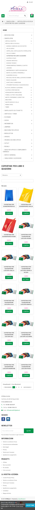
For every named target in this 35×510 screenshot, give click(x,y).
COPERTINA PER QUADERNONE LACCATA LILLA (9, 302)
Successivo (28, 387)
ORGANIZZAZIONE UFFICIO (12, 140)
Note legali (6, 447)
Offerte (5, 462)
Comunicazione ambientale (10, 444)
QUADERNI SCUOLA (11, 75)
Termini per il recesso (8, 452)
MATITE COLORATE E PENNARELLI (15, 72)
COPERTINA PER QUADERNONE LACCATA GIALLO (9, 268)
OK (29, 431)
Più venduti (6, 467)
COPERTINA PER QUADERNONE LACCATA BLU (9, 334)
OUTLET (6, 143)
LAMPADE (7, 127)
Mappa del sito (7, 493)
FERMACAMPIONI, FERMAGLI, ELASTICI (16, 65)
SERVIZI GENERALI (10, 155)
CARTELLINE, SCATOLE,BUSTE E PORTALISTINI (18, 51)
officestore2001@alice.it (13, 410)
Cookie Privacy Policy (8, 477)
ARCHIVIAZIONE (9, 35)
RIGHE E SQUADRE (11, 80)
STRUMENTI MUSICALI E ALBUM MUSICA (17, 85)
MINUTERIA (8, 99)
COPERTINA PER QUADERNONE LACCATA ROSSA (26, 236)
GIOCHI (6, 120)
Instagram (8, 419)
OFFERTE (7, 136)
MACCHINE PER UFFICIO (11, 130)
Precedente (7, 387)
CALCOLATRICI (10, 48)
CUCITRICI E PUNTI (11, 58)
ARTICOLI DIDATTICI (10, 41)
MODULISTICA (8, 133)
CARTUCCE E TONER (10, 114)
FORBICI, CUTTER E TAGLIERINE (13, 95)
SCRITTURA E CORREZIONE (13, 82)
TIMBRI (7, 107)
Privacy (5, 449)
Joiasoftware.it (21, 499)
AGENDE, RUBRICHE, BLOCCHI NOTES (16, 46)
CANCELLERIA (8, 38)
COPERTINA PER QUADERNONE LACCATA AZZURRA (26, 334)
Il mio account (6, 470)
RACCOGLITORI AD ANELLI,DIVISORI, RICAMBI (18, 77)
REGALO (6, 146)
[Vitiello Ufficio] (17, 8)
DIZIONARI (7, 117)
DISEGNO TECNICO (11, 63)
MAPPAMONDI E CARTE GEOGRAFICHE (16, 70)
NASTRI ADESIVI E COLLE (12, 102)
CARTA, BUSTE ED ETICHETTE (13, 110)
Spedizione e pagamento (10, 455)
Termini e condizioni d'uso (10, 442)
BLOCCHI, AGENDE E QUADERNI (13, 87)
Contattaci (5, 490)
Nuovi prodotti (7, 465)
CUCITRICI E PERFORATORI (12, 90)
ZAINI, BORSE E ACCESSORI (12, 158)
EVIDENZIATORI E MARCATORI (13, 92)
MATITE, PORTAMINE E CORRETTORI (14, 97)
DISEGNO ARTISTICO (11, 60)
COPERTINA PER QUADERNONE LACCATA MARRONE (9, 366)
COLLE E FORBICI (10, 53)
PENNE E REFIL (9, 104)
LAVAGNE (9, 68)
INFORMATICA (8, 123)
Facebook (3, 419)
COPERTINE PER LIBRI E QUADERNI (16, 55)
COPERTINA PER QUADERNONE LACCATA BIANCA (26, 302)
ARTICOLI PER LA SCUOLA (12, 43)
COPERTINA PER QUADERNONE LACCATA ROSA (26, 366)
